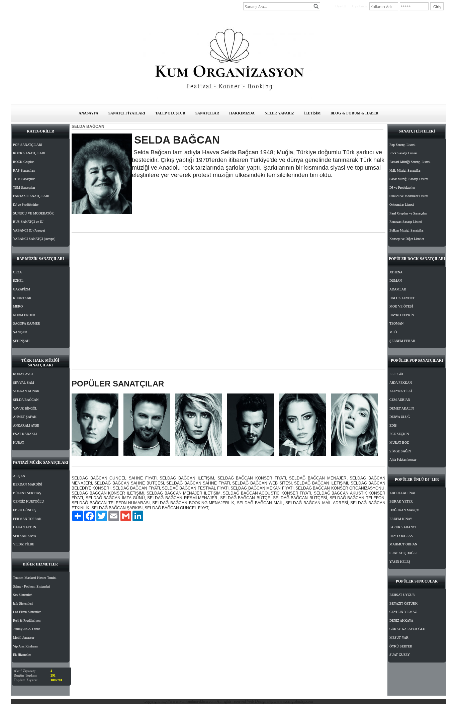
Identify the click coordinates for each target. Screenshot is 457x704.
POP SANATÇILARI (27, 145)
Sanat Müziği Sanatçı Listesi (408, 179)
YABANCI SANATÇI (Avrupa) (34, 239)
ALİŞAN (19, 476)
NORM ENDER (24, 315)
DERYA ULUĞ (399, 417)
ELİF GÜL (396, 374)
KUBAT (18, 442)
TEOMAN (396, 323)
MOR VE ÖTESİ (401, 306)
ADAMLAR (397, 289)
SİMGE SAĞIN (400, 451)
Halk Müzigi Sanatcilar (405, 170)
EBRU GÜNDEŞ (24, 510)
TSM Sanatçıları (24, 187)
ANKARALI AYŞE (26, 425)
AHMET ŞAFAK (24, 417)
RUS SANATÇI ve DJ (28, 222)
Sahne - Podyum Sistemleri (31, 586)
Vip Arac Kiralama (25, 646)
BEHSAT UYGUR (402, 595)
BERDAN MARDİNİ (27, 484)
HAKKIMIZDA (242, 113)
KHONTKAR (22, 298)
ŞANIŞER (20, 332)
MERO (18, 306)
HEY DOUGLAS (401, 536)
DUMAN (395, 280)
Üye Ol (340, 6)
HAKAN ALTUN (24, 527)
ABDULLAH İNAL (402, 493)
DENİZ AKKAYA (401, 620)
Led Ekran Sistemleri (27, 612)
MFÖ (393, 332)
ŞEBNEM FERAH (402, 341)
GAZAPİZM (21, 289)
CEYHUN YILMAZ (403, 612)
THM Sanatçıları (24, 179)
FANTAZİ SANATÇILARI (31, 196)
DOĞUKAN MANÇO (404, 510)
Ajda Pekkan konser (402, 459)
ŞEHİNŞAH (21, 341)
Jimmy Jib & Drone (26, 629)
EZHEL (18, 280)
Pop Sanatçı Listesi (402, 145)
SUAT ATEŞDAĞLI (403, 553)
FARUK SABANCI (402, 527)
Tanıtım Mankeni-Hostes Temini (35, 578)
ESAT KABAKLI (25, 434)
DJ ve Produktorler (402, 187)
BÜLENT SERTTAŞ (27, 493)
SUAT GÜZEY (399, 654)
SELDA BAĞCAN (25, 400)
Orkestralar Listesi (401, 204)
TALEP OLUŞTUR (170, 113)
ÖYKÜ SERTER (400, 646)
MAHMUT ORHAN (403, 544)
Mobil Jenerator (23, 637)
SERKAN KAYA (24, 536)
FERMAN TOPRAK (27, 519)
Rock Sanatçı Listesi (403, 153)
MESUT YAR (398, 637)
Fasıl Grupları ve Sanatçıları (408, 213)
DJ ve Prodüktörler (25, 204)
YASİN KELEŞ (399, 561)
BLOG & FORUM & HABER (354, 113)
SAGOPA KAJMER (26, 323)
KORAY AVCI (23, 374)
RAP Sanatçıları (24, 170)
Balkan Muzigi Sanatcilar (406, 230)
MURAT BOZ (399, 442)
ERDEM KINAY (400, 519)
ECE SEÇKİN (399, 434)
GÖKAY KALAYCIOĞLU (407, 629)
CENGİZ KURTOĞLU (28, 501)
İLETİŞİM (312, 113)
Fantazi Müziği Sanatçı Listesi (410, 162)
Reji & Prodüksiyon (26, 620)
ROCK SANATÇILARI (29, 153)
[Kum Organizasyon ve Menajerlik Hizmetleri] (228, 97)
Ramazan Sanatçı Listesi (405, 222)
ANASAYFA (88, 113)
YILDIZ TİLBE (23, 544)
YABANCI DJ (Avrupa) (29, 230)
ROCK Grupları (23, 162)
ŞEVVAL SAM (23, 382)
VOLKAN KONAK (26, 391)
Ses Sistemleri (22, 595)
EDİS (393, 425)
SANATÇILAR (207, 113)
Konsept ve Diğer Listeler (406, 239)
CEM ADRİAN (399, 400)
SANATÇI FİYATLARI (126, 113)
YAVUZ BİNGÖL (25, 408)
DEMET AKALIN (401, 408)
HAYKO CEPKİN (401, 315)
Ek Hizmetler (22, 654)
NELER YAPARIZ (279, 113)
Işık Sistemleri (23, 603)
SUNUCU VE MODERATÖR (33, 213)
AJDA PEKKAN (400, 382)
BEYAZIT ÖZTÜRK (403, 603)
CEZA (17, 272)
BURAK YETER (401, 501)
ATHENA (395, 272)
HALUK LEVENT (402, 298)
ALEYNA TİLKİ (400, 391)
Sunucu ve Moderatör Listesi (408, 196)
